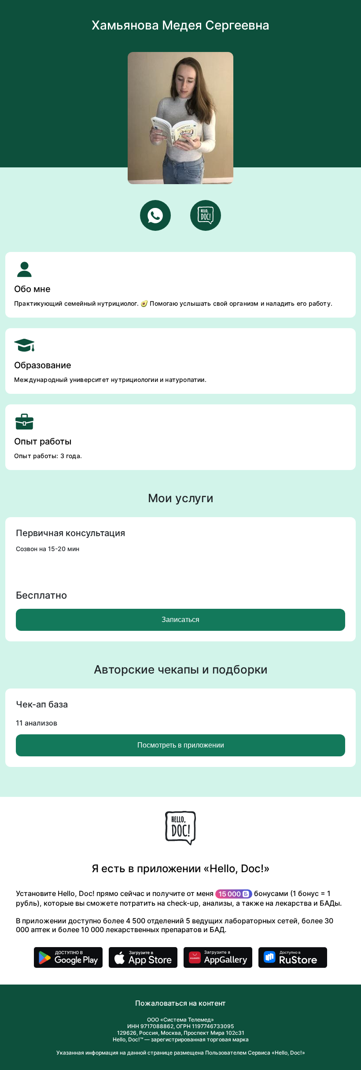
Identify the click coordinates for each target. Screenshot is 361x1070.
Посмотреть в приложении (180, 745)
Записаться (180, 619)
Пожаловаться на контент (180, 1003)
